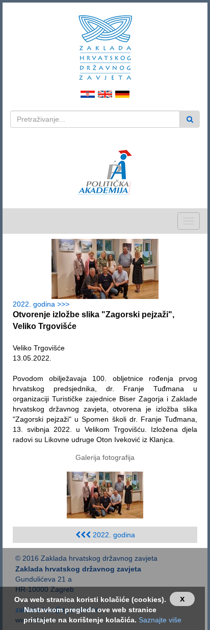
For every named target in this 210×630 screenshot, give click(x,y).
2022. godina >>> (43, 304)
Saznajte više (160, 620)
